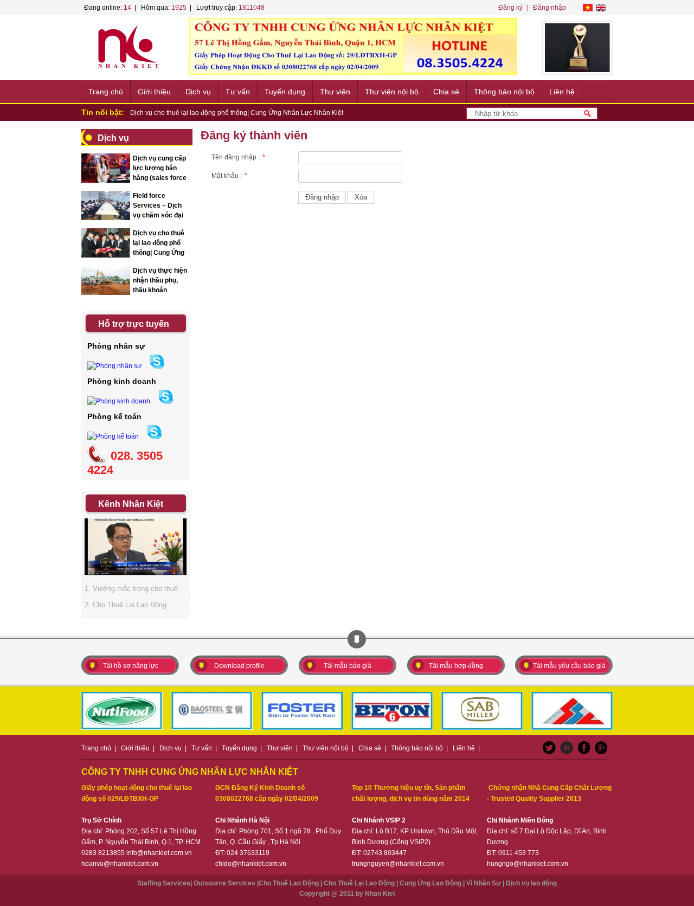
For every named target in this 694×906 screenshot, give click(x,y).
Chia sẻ (446, 91)
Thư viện (335, 91)
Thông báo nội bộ (504, 91)
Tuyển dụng (285, 91)
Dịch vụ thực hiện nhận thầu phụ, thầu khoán (160, 280)
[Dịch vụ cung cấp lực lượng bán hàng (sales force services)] (105, 181)
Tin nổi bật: (102, 112)
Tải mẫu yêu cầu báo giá (569, 666)
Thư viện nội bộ (392, 91)
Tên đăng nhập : (238, 157)
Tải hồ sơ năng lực (130, 666)
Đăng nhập (549, 7)
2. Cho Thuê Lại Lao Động (125, 605)
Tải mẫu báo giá (347, 666)
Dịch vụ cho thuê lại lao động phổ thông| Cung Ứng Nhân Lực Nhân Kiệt (236, 113)
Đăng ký (510, 7)
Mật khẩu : (229, 175)
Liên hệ (562, 91)
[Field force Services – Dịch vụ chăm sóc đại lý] (105, 218)
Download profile (239, 666)
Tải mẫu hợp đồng (456, 666)
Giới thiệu (154, 91)
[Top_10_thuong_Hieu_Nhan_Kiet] (577, 47)
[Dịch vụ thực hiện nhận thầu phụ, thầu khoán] (105, 293)
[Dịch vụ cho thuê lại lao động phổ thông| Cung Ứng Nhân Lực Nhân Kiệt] (105, 256)
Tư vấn (238, 91)
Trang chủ (105, 91)
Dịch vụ (198, 91)
